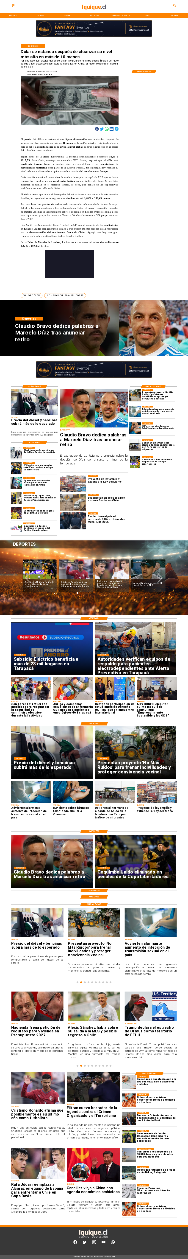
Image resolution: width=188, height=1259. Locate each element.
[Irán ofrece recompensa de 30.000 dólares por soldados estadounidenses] (129, 1155)
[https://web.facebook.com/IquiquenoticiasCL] (75, 1243)
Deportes (30, 561)
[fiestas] (151, 1021)
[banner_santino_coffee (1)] (94, 377)
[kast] (129, 1118)
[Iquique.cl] (13, 7)
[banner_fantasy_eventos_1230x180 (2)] (94, 36)
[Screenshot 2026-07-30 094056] (157, 699)
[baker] (129, 1173)
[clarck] (16, 452)
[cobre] (129, 1100)
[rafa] (38, 1178)
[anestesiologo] (129, 1082)
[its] (135, 411)
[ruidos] (135, 395)
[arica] (135, 445)
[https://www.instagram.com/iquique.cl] (94, 1243)
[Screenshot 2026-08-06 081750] (31, 699)
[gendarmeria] (129, 1136)
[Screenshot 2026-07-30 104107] (115, 699)
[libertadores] (129, 1191)
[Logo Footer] (93, 1238)
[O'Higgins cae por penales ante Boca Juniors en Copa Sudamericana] (16, 468)
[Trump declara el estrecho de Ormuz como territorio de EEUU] (94, 1021)
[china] (93, 1181)
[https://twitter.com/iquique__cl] (84, 1243)
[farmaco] (135, 428)
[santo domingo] (16, 528)
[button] (31, 295)
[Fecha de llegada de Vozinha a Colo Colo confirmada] (16, 513)
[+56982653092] (113, 1243)
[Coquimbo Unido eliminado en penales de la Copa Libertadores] (135, 462)
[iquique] (94, 12)
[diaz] (94, 427)
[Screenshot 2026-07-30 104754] (73, 699)
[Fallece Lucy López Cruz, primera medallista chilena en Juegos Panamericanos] (16, 498)
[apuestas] (16, 483)
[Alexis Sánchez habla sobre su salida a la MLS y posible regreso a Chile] (37, 1021)
